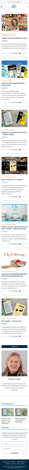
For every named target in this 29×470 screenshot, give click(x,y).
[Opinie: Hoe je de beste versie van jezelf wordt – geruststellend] (14, 212)
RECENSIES (13, 462)
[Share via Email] (20, 53)
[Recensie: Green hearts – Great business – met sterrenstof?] (8, 412)
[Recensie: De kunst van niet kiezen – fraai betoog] (21, 412)
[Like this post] (9, 53)
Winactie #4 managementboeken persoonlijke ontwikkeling (14, 275)
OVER (22, 463)
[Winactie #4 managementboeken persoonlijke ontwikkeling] (14, 259)
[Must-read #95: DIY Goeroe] (14, 165)
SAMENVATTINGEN (21, 462)
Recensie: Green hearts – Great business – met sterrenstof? (6, 420)
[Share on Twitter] (12, 53)
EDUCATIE (8, 463)
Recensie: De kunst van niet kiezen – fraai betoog (21, 420)
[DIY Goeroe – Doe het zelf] (14, 307)
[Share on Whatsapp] (18, 53)
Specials (14, 463)
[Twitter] (11, 2)
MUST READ (6, 462)
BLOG (18, 463)
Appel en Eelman (18, 467)
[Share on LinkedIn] (16, 53)
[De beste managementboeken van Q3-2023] (14, 69)
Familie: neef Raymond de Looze (14, 38)
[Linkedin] (15, 2)
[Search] (27, 6)
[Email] (17, 2)
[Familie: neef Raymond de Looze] (14, 22)
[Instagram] (13, 2)
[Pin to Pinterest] (14, 53)
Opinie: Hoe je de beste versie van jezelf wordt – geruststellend (14, 228)
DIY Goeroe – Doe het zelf (12, 321)
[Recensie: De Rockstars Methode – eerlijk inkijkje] (14, 118)
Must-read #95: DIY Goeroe (12, 180)
